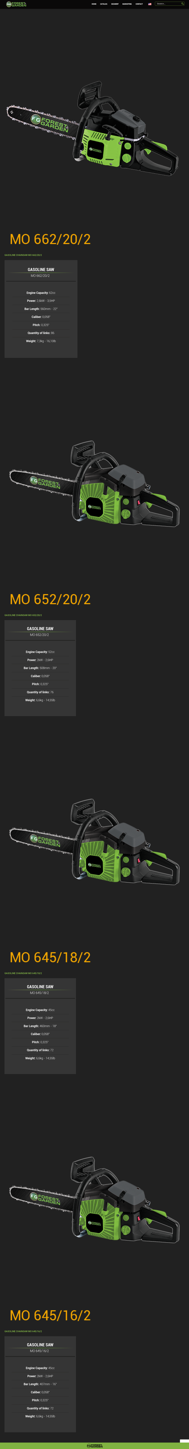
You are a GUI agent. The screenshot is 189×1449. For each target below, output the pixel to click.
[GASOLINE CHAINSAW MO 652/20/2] (94, 489)
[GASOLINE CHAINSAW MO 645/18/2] (94, 847)
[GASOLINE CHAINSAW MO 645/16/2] (94, 1205)
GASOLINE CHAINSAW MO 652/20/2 (23, 615)
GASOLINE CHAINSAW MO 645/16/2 (23, 1331)
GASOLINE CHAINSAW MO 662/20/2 (23, 255)
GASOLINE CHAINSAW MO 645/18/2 (23, 973)
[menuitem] (94, 4)
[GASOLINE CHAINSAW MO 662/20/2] (94, 129)
